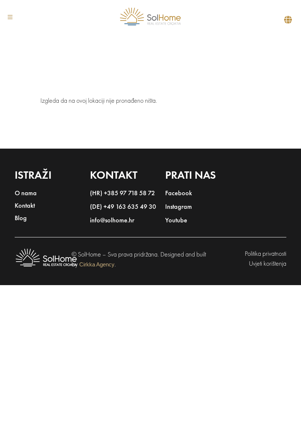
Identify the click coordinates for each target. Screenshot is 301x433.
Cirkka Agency (97, 264)
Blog (21, 218)
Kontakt (25, 206)
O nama (26, 193)
